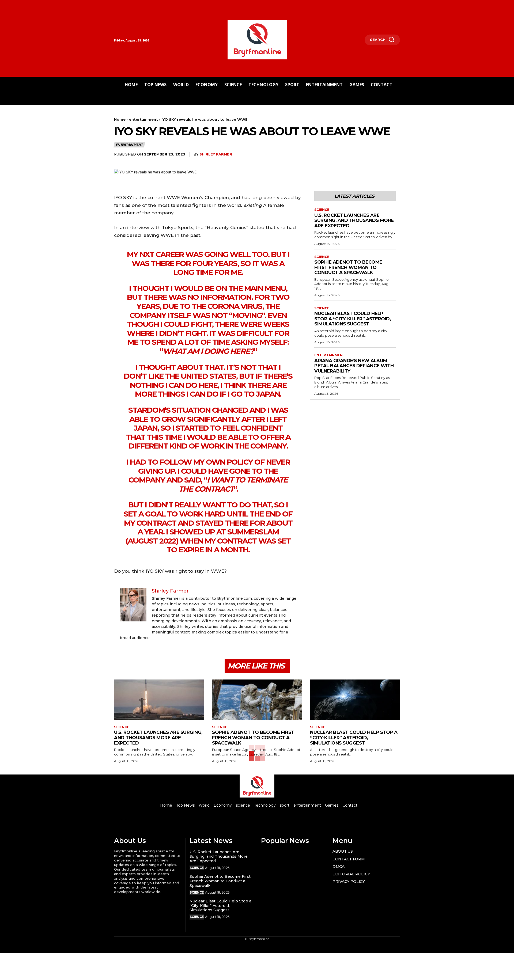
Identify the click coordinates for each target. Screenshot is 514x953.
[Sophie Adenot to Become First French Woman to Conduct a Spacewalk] (257, 699)
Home (120, 119)
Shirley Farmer (215, 154)
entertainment (143, 119)
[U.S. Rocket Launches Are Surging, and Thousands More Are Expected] (159, 699)
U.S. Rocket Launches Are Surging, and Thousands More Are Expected (354, 220)
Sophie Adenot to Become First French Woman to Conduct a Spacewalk (348, 267)
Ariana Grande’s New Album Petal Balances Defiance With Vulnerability (354, 366)
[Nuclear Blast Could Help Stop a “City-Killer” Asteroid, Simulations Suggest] (355, 699)
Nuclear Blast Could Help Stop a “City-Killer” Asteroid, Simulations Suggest (352, 318)
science (321, 210)
